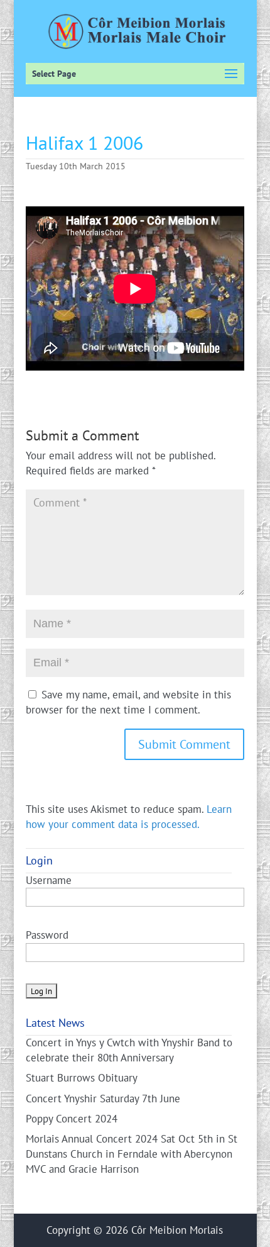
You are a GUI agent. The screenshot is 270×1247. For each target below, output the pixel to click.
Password (47, 935)
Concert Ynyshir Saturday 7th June (103, 1098)
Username (49, 880)
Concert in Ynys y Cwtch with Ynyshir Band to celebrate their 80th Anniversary (129, 1050)
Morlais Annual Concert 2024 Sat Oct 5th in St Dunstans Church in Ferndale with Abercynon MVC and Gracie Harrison (131, 1154)
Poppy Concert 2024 (71, 1119)
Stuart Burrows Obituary (82, 1078)
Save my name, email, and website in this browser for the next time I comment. (128, 702)
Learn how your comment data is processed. (129, 816)
